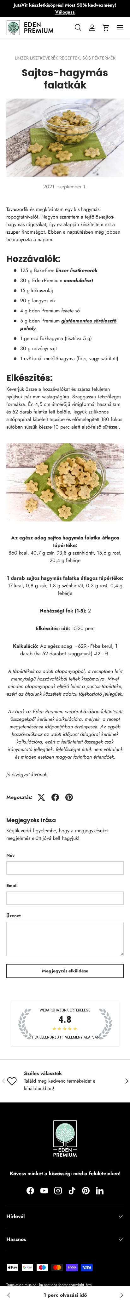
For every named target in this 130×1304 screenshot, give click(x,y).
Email (12, 885)
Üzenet (13, 916)
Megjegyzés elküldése (65, 971)
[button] (106, 28)
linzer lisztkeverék (77, 270)
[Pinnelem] (69, 797)
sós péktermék (98, 58)
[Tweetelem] (41, 797)
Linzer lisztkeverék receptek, (48, 58)
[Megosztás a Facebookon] (55, 797)
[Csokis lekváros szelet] (9, 1295)
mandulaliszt (78, 280)
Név (10, 855)
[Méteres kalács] (121, 1295)
